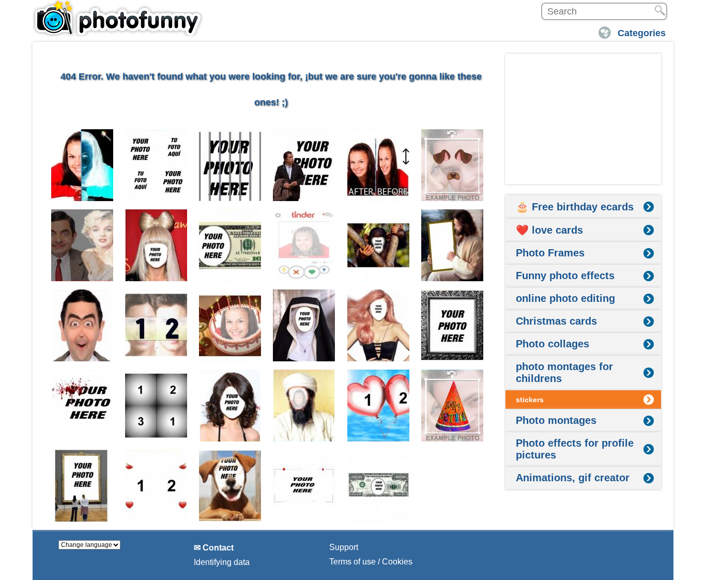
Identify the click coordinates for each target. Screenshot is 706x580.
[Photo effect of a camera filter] (304, 486)
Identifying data (222, 562)
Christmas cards (556, 321)
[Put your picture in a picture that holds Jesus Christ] (452, 245)
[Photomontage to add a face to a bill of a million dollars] (378, 486)
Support (343, 547)
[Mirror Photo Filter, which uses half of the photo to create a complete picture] (82, 325)
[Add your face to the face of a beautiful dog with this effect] (230, 486)
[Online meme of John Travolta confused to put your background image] (304, 165)
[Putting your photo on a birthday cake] (230, 325)
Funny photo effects (565, 275)
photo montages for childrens (564, 372)
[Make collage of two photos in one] (156, 325)
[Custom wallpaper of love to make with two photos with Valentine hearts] (156, 486)
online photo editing (565, 298)
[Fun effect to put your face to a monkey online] (378, 245)
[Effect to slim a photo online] (378, 165)
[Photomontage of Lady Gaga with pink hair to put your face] (378, 325)
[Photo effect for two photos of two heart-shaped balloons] (378, 405)
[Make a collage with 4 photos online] (156, 165)
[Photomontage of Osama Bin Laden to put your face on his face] (304, 405)
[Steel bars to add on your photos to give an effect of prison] (230, 165)
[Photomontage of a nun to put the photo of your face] (304, 325)
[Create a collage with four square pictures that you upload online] (156, 405)
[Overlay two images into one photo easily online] (82, 245)
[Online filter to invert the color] (82, 165)
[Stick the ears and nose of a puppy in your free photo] (452, 165)
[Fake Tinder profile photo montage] (304, 245)
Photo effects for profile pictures (575, 449)
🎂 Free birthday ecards (575, 206)
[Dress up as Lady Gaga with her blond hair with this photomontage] (156, 245)
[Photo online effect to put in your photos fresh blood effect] (82, 405)
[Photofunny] (118, 18)
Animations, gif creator (573, 477)
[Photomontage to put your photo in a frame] (82, 486)
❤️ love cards (549, 230)
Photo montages (556, 420)
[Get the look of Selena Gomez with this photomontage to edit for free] (230, 405)
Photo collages (552, 343)
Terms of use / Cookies (370, 561)
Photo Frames (550, 252)
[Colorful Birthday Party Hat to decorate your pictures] (452, 405)
